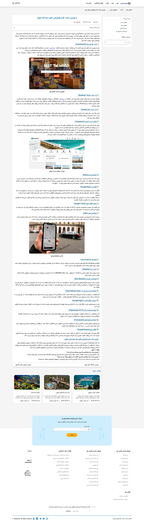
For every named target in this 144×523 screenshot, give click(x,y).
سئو (123, 519)
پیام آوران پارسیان (117, 519)
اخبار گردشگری (123, 28)
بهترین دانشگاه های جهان (91, 365)
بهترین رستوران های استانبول (23, 365)
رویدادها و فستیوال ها (121, 31)
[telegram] (40, 519)
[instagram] (47, 519)
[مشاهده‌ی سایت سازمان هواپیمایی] (28, 473)
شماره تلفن (87, 426)
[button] (72, 435)
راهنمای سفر (124, 25)
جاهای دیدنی (113, 10)
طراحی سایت (128, 519)
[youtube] (44, 519)
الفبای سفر (129, 10)
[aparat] (34, 519)
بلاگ (121, 10)
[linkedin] (37, 519)
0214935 (68, 511)
